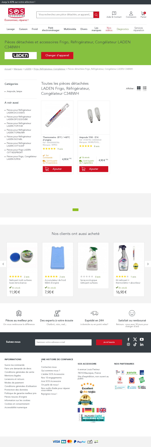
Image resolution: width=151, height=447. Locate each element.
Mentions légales (13, 376)
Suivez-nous (13, 342)
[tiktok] (135, 346)
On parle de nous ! (50, 385)
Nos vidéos (109, 29)
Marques (18, 69)
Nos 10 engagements (51, 378)
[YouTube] (142, 341)
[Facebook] (128, 341)
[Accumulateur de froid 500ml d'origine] (22, 257)
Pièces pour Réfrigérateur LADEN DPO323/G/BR (19, 118)
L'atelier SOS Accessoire (52, 374)
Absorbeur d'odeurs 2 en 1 (129, 280)
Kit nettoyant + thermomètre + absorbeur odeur (92, 283)
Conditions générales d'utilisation (21, 386)
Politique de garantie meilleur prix (20, 393)
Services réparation (138, 29)
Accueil (8, 69)
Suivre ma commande (14, 365)
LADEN (28, 69)
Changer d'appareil (57, 55)
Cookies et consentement (17, 404)
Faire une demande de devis (18, 369)
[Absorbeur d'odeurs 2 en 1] (128, 257)
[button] (3, 264)
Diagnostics (123, 29)
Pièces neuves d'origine (16, 397)
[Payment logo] (75, 442)
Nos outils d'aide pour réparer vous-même (55, 389)
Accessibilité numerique (16, 407)
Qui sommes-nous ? (50, 371)
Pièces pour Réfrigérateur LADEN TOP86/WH (19, 131)
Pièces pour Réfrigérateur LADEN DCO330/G (19, 111)
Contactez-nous (49, 367)
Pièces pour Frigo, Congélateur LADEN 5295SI (22, 158)
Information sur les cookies (17, 400)
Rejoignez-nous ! (49, 394)
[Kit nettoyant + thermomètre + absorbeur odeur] (93, 257)
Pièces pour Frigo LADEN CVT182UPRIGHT (19, 151)
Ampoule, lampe (14, 91)
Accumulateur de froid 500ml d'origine (19, 281)
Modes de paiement (14, 383)
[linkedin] (142, 346)
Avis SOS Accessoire (51, 381)
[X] (135, 341)
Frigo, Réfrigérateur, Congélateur (49, 69)
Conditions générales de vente (19, 372)
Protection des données (16, 390)
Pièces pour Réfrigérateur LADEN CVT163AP (19, 144)
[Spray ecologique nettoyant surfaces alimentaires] (57, 257)
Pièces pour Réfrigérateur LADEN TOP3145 (19, 124)
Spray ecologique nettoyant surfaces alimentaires (53, 283)
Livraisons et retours (14, 379)
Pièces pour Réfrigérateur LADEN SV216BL (19, 138)
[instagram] (128, 346)
